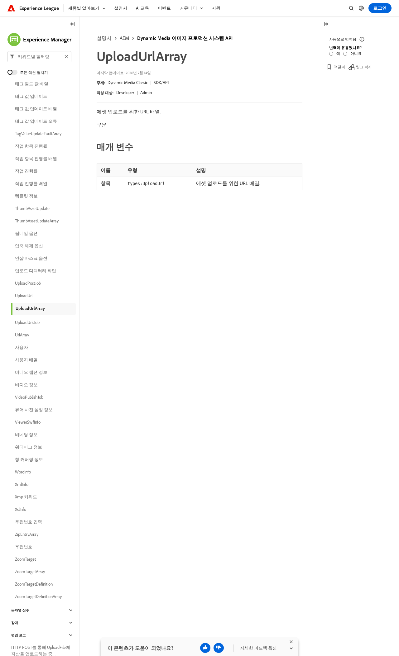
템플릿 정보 (26, 196)
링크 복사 (364, 66)
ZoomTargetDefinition (34, 584)
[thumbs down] (219, 648)
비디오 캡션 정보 (31, 372)
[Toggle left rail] (72, 24)
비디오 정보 (26, 384)
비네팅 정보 (26, 434)
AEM (124, 38)
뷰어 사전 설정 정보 (34, 409)
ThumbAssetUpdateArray (37, 221)
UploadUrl (23, 295)
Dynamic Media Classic (128, 82)
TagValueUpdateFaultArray (38, 133)
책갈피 (339, 66)
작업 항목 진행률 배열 (36, 158)
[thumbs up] (205, 648)
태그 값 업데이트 (31, 96)
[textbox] (39, 56)
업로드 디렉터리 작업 (35, 270)
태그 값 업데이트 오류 (36, 121)
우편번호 (23, 546)
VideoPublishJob (29, 397)
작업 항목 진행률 (31, 146)
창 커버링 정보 (29, 459)
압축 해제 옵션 (29, 246)
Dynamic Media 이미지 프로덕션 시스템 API (185, 38)
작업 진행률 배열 (31, 183)
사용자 (21, 347)
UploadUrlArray (30, 308)
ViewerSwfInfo (28, 422)
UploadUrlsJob (27, 322)
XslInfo (20, 509)
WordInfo (23, 472)
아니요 (356, 53)
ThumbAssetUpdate (32, 208)
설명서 (104, 38)
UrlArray (22, 335)
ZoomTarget (25, 559)
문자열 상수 (20, 610)
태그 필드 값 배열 (31, 84)
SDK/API (161, 82)
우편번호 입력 (28, 522)
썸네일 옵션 (26, 233)
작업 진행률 (26, 171)
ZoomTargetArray (30, 571)
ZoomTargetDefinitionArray (38, 596)
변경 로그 (18, 635)
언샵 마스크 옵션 (31, 258)
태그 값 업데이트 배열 (36, 109)
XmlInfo (21, 484)
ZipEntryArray (26, 534)
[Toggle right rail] (326, 24)
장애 (14, 622)
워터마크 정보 (28, 447)
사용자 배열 (26, 360)
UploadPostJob (28, 283)
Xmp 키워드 (26, 497)
